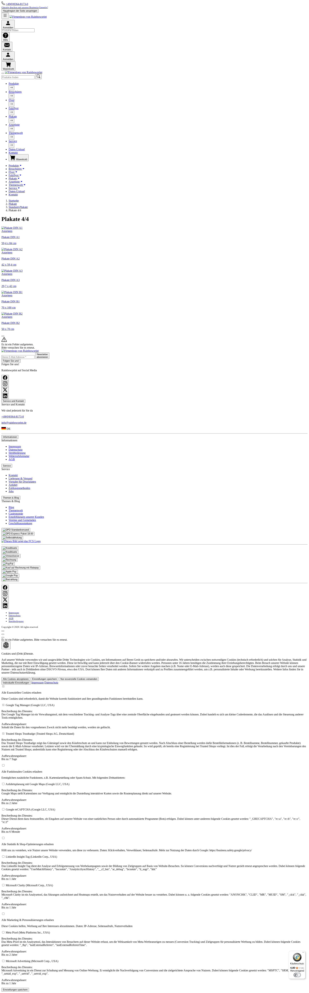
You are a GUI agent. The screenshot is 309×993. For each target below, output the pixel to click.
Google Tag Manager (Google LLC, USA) (152, 716)
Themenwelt (16, 132)
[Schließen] (2, 73)
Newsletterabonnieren (42, 355)
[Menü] (303, 953)
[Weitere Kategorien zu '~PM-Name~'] (11, 87)
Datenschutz (16, 449)
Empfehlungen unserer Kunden (26, 516)
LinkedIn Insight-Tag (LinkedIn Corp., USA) (153, 867)
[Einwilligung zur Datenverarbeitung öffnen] (6, 645)
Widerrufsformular (19, 456)
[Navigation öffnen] (5, 16)
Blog (11, 507)
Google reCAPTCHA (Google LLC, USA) (150, 820)
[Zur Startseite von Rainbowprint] (28, 16)
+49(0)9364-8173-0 (17, 4)
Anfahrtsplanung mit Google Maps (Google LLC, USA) (86, 794)
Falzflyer (14, 108)
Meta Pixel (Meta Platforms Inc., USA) (150, 943)
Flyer (11, 100)
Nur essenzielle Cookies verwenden (78, 679)
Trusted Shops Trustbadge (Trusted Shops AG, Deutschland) (153, 746)
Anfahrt (13, 484)
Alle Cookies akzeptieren (16, 679)
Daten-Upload (17, 149)
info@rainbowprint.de (13, 422)
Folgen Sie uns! (11, 360)
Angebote (14, 124)
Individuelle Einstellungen (16, 682)
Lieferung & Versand (20, 478)
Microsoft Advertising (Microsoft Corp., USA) (153, 972)
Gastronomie (16, 513)
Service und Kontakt (13, 401)
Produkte (14, 83)
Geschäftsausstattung (20, 523)
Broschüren (15, 91)
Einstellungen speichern (44, 679)
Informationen (10, 437)
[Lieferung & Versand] (15, 530)
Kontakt (13, 152)
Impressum (15, 446)
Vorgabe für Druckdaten (22, 481)
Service (13, 141)
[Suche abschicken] (38, 76)
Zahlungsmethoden (19, 488)
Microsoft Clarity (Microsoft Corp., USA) (153, 896)
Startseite (14, 200)
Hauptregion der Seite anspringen (20, 10)
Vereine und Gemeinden (22, 520)
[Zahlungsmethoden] (9, 548)
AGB (12, 459)
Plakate (13, 116)
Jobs (11, 491)
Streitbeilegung (17, 452)
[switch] (297, 975)
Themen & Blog (11, 497)
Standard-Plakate (18, 207)
